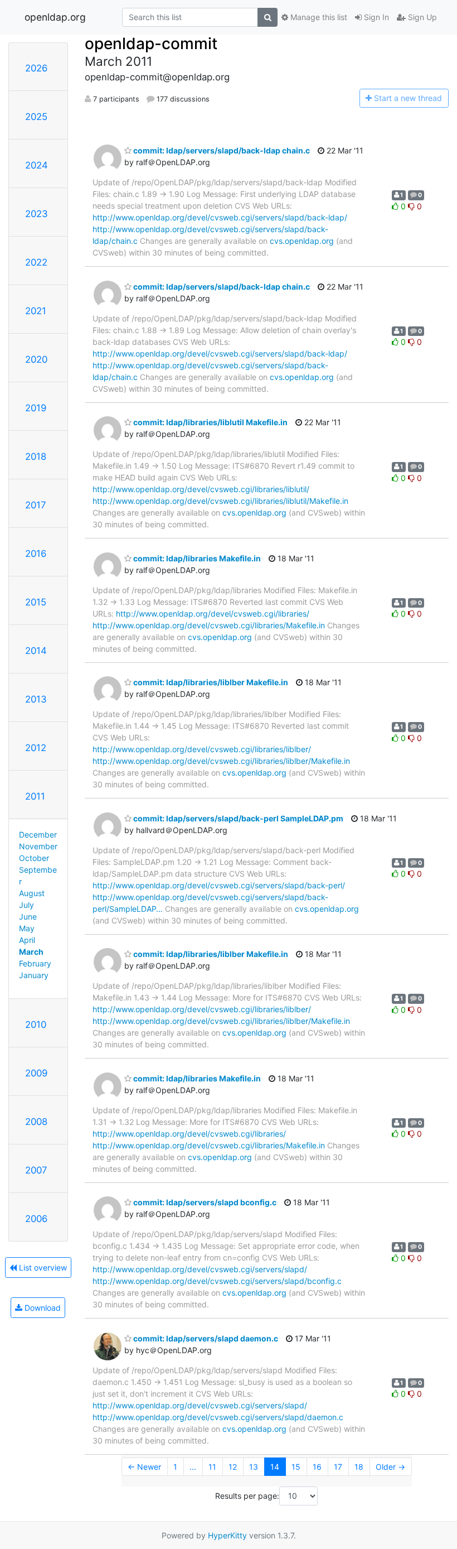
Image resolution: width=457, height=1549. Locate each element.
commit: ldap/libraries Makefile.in (196, 558)
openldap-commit (151, 43)
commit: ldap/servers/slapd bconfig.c (204, 1202)
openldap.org (55, 17)
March (31, 951)
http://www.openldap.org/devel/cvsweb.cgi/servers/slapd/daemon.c (218, 1417)
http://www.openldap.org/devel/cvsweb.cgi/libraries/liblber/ (202, 749)
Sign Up (421, 17)
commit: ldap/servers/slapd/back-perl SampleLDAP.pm (237, 818)
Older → (390, 1466)
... (192, 1466)
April (27, 940)
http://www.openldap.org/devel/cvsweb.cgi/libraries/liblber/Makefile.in (221, 761)
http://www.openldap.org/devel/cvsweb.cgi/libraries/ (212, 613)
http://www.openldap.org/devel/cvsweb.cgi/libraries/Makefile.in (209, 625)
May (27, 928)
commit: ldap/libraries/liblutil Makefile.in (210, 422)
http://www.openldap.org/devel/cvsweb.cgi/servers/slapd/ (200, 1269)
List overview (42, 1267)
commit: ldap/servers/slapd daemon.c (205, 1338)
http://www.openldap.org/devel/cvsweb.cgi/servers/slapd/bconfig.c (217, 1281)
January (33, 975)
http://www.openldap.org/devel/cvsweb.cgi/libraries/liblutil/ (201, 489)
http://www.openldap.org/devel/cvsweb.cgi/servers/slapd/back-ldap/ (220, 217)
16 (317, 1466)
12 (233, 1466)
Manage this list (317, 17)
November (38, 846)
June (28, 916)
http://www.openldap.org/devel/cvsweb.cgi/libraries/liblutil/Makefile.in (220, 501)
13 (253, 1466)
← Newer (144, 1466)
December (38, 834)
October (34, 858)
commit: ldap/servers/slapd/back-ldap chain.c (221, 150)
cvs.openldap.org (302, 241)
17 (338, 1466)
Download (41, 1307)
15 (295, 1466)
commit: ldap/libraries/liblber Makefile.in (210, 682)
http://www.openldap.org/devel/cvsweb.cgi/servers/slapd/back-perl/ (219, 885)
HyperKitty (227, 1535)
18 (358, 1466)
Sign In (375, 17)
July (26, 905)
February (35, 963)
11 (212, 1466)
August (32, 893)
